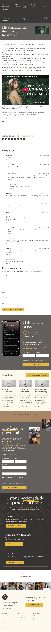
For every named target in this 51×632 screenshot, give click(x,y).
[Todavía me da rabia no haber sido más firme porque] (12, 586)
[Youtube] (7, 608)
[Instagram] (5, 608)
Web (3, 303)
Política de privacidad (34, 359)
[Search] (36, 418)
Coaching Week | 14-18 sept (5, 19)
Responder (8, 159)
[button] (3, 139)
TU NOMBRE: (26, 352)
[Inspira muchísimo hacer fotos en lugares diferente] (30, 586)
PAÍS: (16, 458)
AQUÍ (19, 73)
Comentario (5, 275)
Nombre (4, 292)
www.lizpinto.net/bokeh (10, 116)
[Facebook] (3, 608)
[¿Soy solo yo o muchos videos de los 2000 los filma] (38, 586)
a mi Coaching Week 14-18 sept (5, 8)
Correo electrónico (7, 297)
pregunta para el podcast (10, 471)
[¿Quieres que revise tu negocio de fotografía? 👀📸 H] (4, 586)
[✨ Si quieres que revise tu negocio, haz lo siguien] (46, 586)
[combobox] (24, 418)
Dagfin (7, 193)
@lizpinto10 (25, 576)
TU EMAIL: (39, 352)
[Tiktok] (10, 608)
